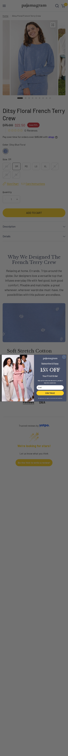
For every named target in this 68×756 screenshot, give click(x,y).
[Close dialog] (64, 356)
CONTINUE (50, 393)
